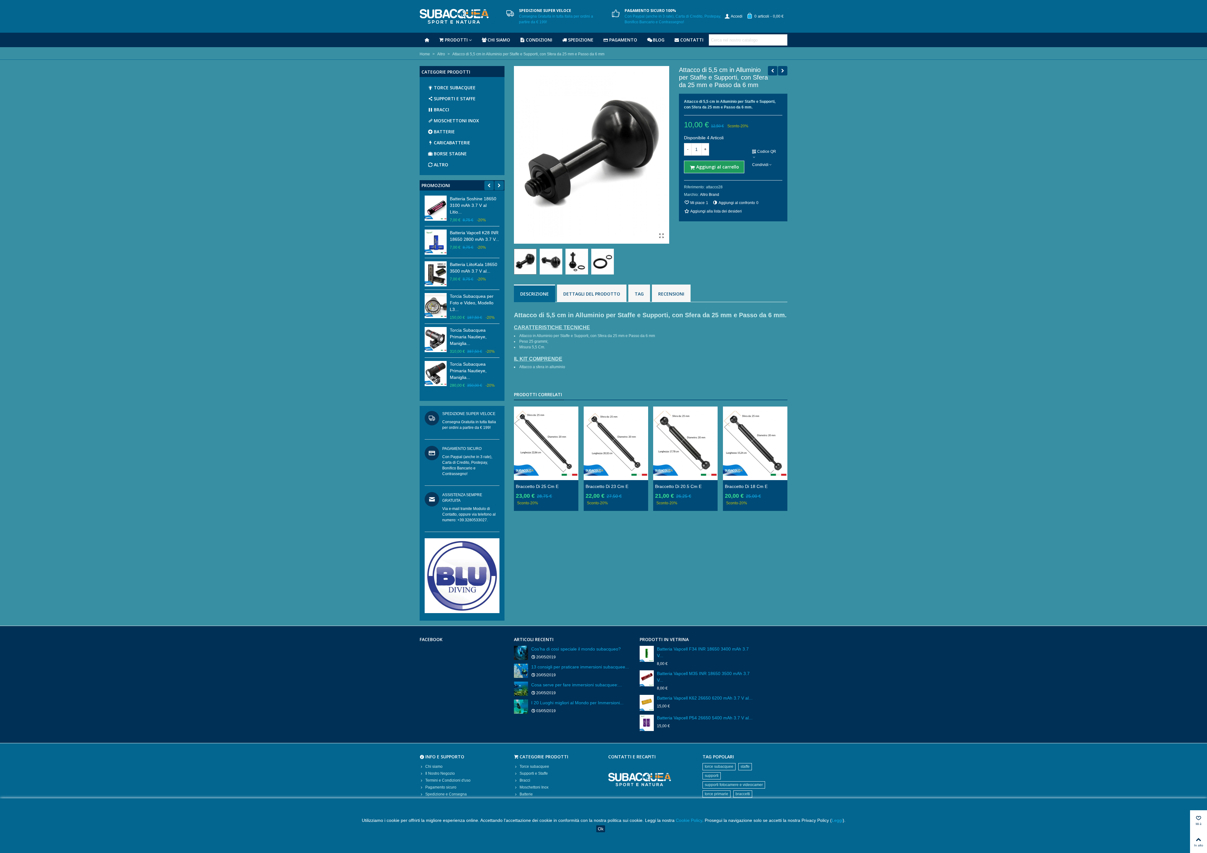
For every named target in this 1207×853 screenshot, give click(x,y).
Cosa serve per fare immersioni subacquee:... (576, 684)
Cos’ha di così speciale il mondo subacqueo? (576, 648)
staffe (745, 766)
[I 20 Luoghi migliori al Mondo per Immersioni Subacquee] (521, 707)
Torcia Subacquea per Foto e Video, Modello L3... (471, 303)
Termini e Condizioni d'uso (448, 780)
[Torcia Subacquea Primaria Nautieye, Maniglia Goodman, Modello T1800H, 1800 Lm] (436, 373)
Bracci (441, 110)
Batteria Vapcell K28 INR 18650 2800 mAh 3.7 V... (474, 236)
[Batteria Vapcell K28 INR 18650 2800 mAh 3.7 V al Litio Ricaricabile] (436, 242)
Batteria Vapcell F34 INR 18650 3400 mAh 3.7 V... (703, 652)
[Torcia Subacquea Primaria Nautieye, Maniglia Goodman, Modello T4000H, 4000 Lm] (436, 339)
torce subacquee (719, 766)
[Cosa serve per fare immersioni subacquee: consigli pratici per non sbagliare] (521, 689)
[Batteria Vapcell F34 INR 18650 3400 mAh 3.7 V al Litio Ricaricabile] (647, 654)
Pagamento (623, 40)
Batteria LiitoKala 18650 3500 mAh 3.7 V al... (473, 268)
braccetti (743, 794)
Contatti (691, 40)
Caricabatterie (452, 143)
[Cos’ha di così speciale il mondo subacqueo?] (521, 653)
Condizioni (539, 40)
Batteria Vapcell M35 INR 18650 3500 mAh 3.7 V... (703, 677)
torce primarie (716, 794)
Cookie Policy (689, 820)
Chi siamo (499, 40)
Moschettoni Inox (456, 121)
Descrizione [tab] (534, 294)
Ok (601, 828)
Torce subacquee (455, 88)
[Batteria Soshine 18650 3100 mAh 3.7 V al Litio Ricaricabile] (436, 208)
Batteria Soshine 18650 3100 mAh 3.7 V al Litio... (473, 205)
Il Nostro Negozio (440, 773)
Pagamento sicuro (440, 787)
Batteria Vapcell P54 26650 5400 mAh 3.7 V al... (704, 717)
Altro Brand (709, 194)
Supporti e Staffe (455, 99)
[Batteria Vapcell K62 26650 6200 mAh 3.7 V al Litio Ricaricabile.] (647, 703)
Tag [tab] (639, 294)
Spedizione (580, 40)
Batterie (444, 132)
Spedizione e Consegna (446, 794)
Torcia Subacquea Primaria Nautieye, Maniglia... (468, 337)
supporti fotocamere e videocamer (734, 785)
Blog (658, 40)
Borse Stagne (450, 154)
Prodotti (456, 40)
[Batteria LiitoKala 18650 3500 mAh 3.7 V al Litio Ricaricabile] (436, 273)
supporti (712, 775)
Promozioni (436, 185)
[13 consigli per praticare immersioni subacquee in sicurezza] (521, 671)
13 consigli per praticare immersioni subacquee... (580, 666)
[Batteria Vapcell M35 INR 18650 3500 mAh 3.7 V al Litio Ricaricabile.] (647, 678)
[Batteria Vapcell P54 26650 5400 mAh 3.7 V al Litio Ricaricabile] (647, 723)
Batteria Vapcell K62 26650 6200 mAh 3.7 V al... (704, 698)
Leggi (837, 820)
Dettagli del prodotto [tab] (591, 294)
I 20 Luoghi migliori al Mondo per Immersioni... (577, 702)
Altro (441, 165)
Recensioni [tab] (671, 294)
